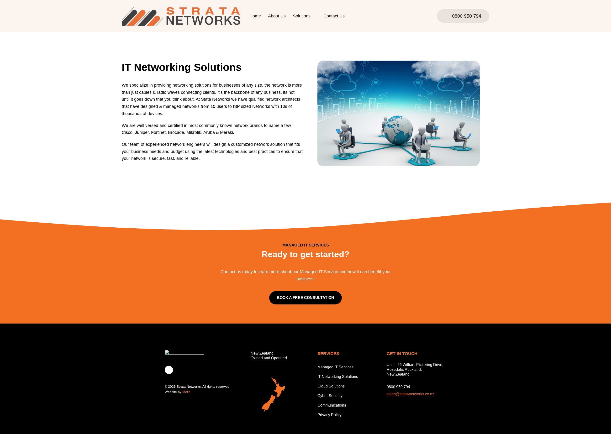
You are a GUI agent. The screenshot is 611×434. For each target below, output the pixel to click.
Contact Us (334, 16)
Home (255, 16)
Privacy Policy (329, 415)
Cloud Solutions (331, 386)
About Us (277, 16)
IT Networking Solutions (337, 377)
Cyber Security (329, 396)
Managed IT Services (335, 367)
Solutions (302, 16)
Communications (331, 405)
